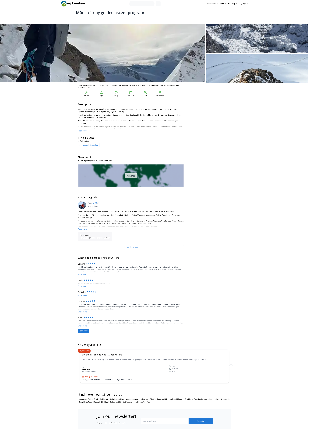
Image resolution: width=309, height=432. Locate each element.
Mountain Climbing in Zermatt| (137, 399)
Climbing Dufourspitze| (211, 399)
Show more (82, 274)
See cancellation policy (89, 145)
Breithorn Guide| (106, 399)
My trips (243, 3)
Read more (82, 131)
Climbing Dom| (171, 399)
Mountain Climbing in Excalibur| (189, 399)
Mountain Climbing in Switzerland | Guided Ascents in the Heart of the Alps (121, 402)
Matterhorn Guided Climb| (89, 399)
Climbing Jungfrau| (157, 399)
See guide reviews (131, 247)
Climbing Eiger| (119, 399)
